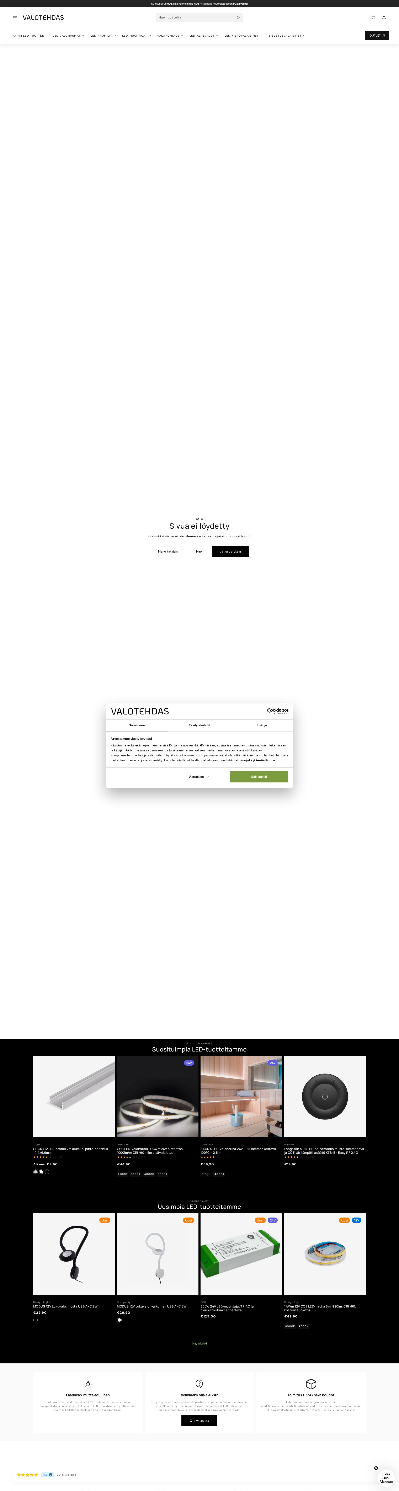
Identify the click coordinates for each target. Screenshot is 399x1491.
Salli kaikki (259, 776)
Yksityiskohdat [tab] (199, 725)
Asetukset (196, 776)
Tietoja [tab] (262, 725)
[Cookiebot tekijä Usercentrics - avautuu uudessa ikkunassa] (270, 711)
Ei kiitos (159, 802)
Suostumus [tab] (137, 725)
